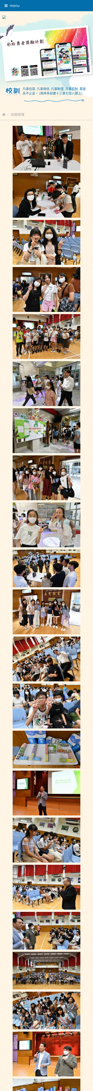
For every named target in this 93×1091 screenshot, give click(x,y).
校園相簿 (17, 114)
